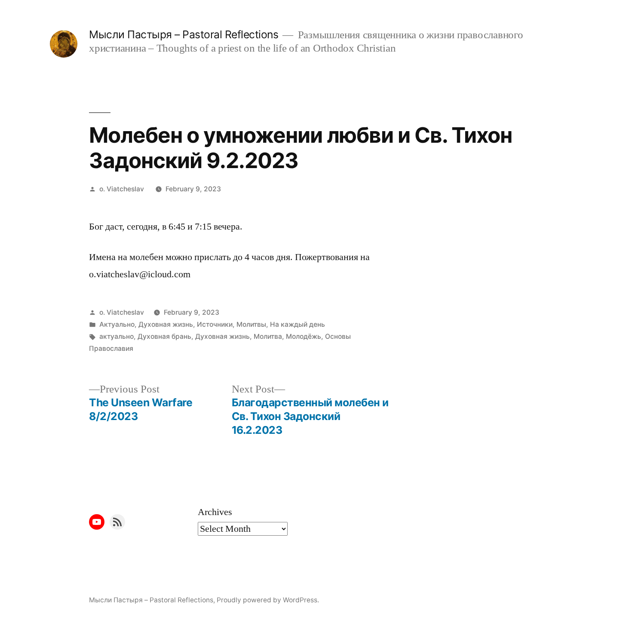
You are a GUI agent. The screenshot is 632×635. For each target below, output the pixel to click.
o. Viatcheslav (121, 189)
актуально (116, 336)
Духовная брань (164, 336)
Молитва (268, 336)
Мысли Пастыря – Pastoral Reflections (183, 34)
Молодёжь (303, 336)
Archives (215, 512)
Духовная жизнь (165, 324)
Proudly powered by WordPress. (268, 600)
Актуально (117, 324)
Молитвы (251, 324)
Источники (215, 324)
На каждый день (297, 324)
